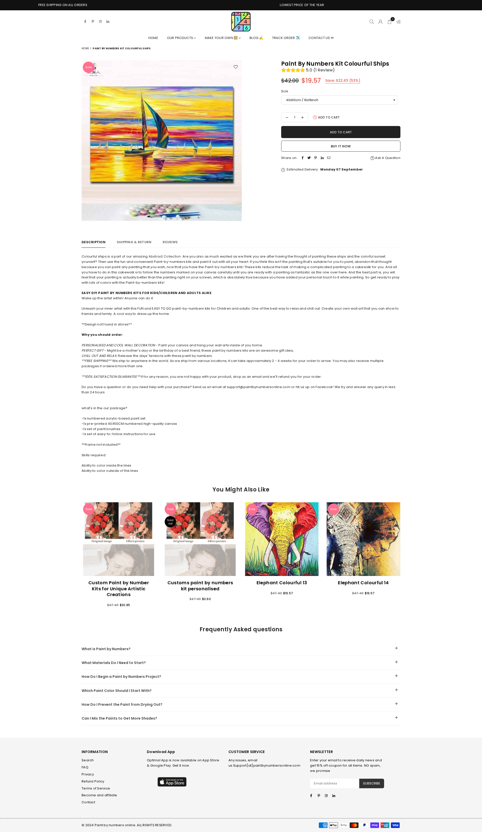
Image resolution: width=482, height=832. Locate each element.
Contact (88, 802)
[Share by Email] (329, 158)
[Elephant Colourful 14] (363, 539)
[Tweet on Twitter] (309, 158)
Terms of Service (96, 788)
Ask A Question (387, 157)
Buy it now (341, 146)
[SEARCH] (371, 21)
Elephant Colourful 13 (282, 582)
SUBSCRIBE (371, 783)
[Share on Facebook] (302, 158)
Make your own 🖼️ (222, 37)
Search (88, 760)
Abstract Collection (165, 256)
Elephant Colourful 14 (363, 582)
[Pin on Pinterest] (316, 158)
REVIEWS (170, 242)
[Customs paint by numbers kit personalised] (200, 539)
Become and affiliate (99, 795)
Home (153, 37)
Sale (88, 67)
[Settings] (397, 21)
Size (284, 91)
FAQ (85, 767)
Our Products (180, 37)
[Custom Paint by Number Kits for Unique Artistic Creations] (118, 539)
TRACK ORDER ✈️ (286, 37)
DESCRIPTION (93, 242)
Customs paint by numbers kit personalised (200, 585)
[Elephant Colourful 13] (282, 539)
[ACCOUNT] (380, 21)
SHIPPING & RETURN (134, 242)
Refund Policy (93, 781)
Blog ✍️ (256, 37)
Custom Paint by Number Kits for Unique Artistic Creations (118, 588)
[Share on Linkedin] (322, 158)
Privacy (88, 774)
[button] (389, 21)
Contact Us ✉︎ (321, 37)
